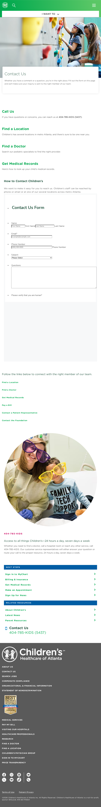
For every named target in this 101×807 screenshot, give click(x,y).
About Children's (15, 610)
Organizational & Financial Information (27, 686)
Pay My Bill (8, 724)
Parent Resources (16, 620)
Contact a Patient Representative (20, 413)
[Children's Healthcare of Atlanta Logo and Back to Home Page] (5, 3)
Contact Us (9, 671)
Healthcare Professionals (18, 734)
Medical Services (12, 720)
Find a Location (10, 382)
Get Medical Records (13, 397)
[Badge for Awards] (10, 705)
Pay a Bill (7, 405)
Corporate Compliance (16, 681)
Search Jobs (9, 676)
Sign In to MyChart (16, 574)
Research (7, 739)
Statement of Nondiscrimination (21, 690)
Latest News (12, 615)
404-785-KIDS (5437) (27, 632)
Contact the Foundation (14, 420)
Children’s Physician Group (18, 753)
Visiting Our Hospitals (15, 729)
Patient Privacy (26, 792)
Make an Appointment (18, 590)
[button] (94, 4)
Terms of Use (8, 792)
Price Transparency (14, 762)
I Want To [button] (48, 13)
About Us (7, 667)
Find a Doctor (9, 390)
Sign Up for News (15, 595)
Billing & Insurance (16, 579)
